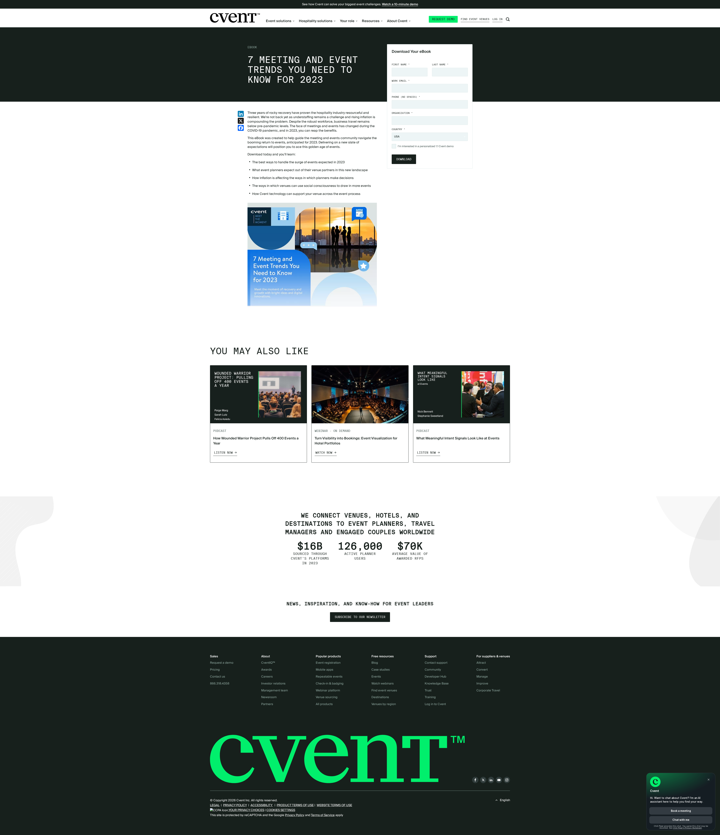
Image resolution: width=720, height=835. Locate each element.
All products (324, 704)
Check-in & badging (330, 683)
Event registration (328, 663)
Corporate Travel (488, 690)
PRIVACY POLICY (235, 805)
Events (376, 676)
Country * (398, 129)
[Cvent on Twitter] (483, 780)
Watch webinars (382, 683)
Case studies (380, 669)
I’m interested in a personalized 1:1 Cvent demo (426, 146)
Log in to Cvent (435, 704)
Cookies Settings (280, 810)
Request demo (443, 19)
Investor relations (273, 683)
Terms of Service (323, 815)
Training (430, 697)
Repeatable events (329, 676)
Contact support (436, 663)
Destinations (380, 697)
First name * (401, 64)
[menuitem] (280, 21)
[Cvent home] (235, 18)
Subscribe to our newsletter (360, 617)
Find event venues (475, 19)
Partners (267, 704)
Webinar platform (328, 690)
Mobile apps (324, 669)
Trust (428, 690)
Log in (497, 19)
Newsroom (269, 697)
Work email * (401, 81)
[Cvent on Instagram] (507, 780)
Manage (482, 676)
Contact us (217, 676)
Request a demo (221, 663)
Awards (266, 669)
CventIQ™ (268, 663)
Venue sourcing (327, 697)
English (505, 800)
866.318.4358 (219, 683)
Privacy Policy (294, 815)
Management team (274, 690)
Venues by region (383, 704)
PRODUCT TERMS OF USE (295, 805)
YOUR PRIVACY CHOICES (246, 810)
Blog (374, 663)
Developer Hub (435, 676)
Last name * (440, 64)
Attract (481, 663)
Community (433, 669)
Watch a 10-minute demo (400, 4)
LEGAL (214, 805)
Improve (482, 683)
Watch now (323, 452)
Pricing (215, 669)
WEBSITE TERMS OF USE (334, 805)
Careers (267, 676)
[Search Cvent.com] (508, 19)
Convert (482, 669)
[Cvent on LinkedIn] (491, 780)
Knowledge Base (437, 683)
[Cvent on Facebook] (475, 780)
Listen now (223, 452)
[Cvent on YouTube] (499, 780)
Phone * (406, 97)
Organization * (402, 113)
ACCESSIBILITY (261, 805)
